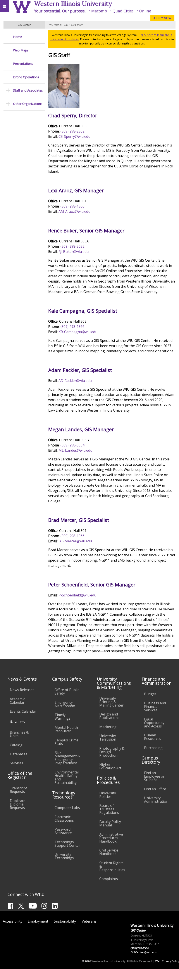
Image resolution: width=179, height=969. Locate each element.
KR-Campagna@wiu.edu (78, 331)
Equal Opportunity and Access (154, 723)
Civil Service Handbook (108, 852)
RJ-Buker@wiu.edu (74, 251)
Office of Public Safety (67, 691)
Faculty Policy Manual (110, 823)
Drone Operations (26, 77)
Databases (18, 754)
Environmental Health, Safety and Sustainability (67, 777)
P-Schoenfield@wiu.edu (77, 595)
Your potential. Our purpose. (60, 11)
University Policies (107, 795)
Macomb (99, 11)
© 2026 (86, 961)
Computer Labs (67, 807)
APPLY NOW (162, 18)
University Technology (64, 856)
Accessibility (12, 921)
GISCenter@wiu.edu (144, 952)
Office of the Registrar (19, 775)
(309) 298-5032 (72, 246)
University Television (107, 737)
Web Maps (21, 50)
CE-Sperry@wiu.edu (74, 136)
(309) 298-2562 (72, 131)
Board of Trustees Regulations (109, 809)
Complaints (108, 878)
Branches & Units (19, 734)
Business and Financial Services (155, 706)
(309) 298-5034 (72, 445)
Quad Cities (123, 11)
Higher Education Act (110, 766)
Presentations (23, 63)
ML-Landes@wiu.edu (75, 450)
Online (145, 11)
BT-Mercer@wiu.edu (75, 541)
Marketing (108, 726)
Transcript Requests (18, 790)
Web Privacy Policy (167, 961)
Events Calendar (23, 711)
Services (16, 763)
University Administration (156, 799)
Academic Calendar (17, 701)
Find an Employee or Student (154, 776)
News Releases (22, 689)
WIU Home (54, 24)
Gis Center (77, 24)
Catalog (16, 745)
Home (17, 37)
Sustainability (65, 921)
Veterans (89, 921)
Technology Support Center (67, 844)
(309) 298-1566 (72, 206)
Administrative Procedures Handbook (111, 838)
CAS (66, 24)
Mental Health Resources (66, 729)
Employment (38, 921)
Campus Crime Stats (66, 742)
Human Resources (152, 737)
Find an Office (155, 789)
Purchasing (153, 747)
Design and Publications (109, 716)
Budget (150, 693)
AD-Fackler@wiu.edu (75, 380)
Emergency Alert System (65, 704)
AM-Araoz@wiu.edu (74, 211)
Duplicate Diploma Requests (17, 804)
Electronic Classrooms (64, 818)
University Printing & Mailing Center (111, 702)
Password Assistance (63, 831)
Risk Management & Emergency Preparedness (67, 757)
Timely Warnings (63, 716)
